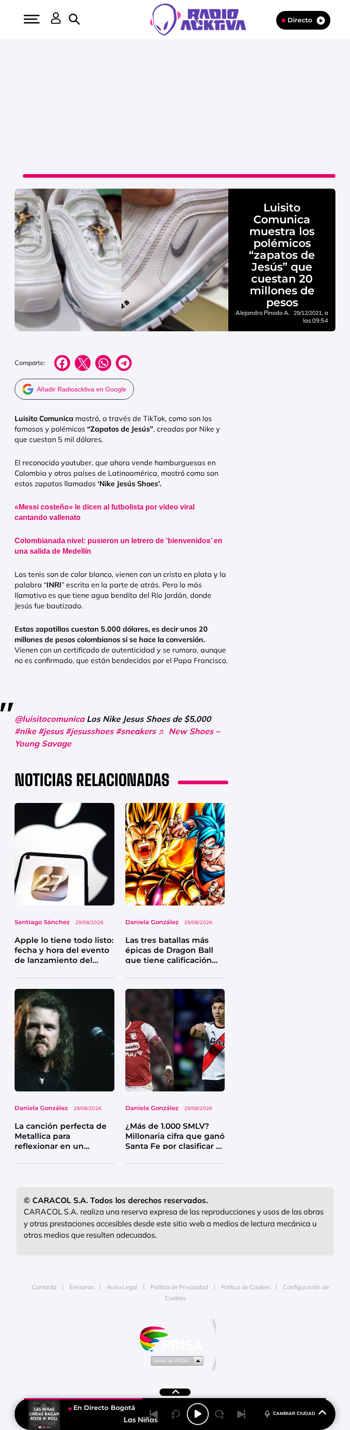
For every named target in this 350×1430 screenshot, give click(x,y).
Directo (300, 20)
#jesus (50, 731)
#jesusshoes (89, 731)
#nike (25, 731)
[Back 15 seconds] (176, 1414)
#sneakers (136, 731)
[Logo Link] (202, 18)
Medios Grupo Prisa (175, 1360)
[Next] (241, 1414)
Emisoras (81, 1287)
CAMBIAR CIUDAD (294, 1413)
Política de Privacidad (179, 1287)
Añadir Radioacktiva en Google (81, 389)
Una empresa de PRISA (175, 1338)
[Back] (154, 1414)
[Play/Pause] (198, 1414)
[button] (30, 19)
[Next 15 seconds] (220, 1414)
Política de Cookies (245, 1287)
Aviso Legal (122, 1287)
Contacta (44, 1287)
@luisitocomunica (49, 719)
